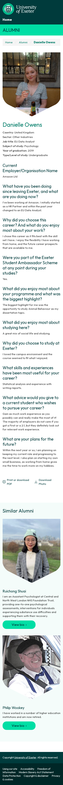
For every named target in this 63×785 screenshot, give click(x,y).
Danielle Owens (44, 42)
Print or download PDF (18, 481)
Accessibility (27, 768)
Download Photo (45, 481)
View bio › (19, 625)
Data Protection (12, 775)
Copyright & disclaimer (36, 775)
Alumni (11, 30)
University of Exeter (25, 757)
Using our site (10, 768)
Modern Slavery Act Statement (36, 772)
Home (7, 20)
